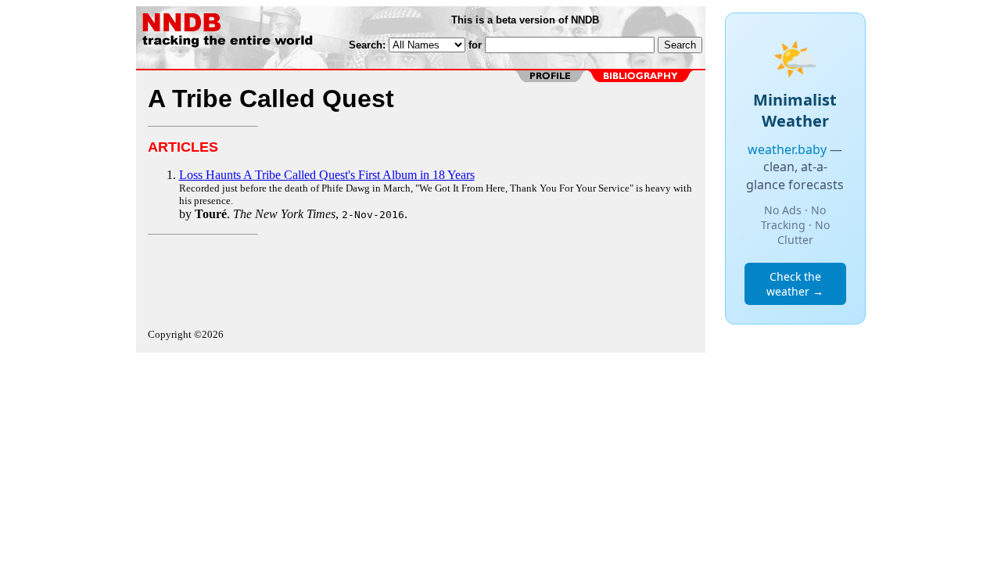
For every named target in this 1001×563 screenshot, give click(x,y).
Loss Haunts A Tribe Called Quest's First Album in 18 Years (327, 174)
